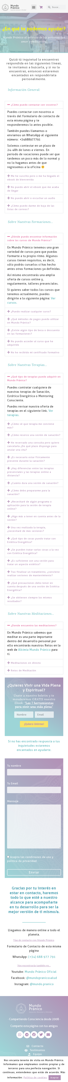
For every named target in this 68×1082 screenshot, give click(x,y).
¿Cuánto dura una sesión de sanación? (35, 483)
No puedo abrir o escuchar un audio (33, 198)
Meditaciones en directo (26, 663)
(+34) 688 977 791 (42, 956)
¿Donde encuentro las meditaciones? (34, 625)
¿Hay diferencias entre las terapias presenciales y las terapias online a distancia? (30, 472)
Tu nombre (14, 765)
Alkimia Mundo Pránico (34, 649)
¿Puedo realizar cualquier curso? (31, 311)
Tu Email (12, 783)
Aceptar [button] (54, 1077)
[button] (34, 7)
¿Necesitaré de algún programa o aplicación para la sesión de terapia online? (29, 505)
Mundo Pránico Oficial (41, 971)
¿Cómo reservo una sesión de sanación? (35, 435)
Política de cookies (35, 1077)
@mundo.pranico (42, 984)
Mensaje (13, 801)
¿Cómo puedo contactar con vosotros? (34, 104)
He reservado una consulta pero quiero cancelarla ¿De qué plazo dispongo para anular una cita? (33, 446)
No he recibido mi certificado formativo (35, 352)
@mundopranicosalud (41, 978)
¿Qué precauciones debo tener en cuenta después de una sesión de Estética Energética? (33, 587)
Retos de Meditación (23, 670)
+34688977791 (30, 139)
